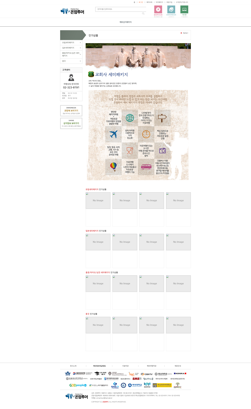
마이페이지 (159, 2)
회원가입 (169, 2)
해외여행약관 (151, 366)
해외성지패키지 (126, 22)
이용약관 (125, 366)
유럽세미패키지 (68, 43)
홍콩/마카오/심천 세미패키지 (70, 54)
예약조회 (149, 2)
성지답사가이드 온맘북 (171, 17)
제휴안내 (178, 366)
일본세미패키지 (68, 48)
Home (185, 33)
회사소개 (73, 366)
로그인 (141, 2)
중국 (64, 61)
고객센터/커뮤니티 (182, 2)
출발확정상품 (158, 16)
